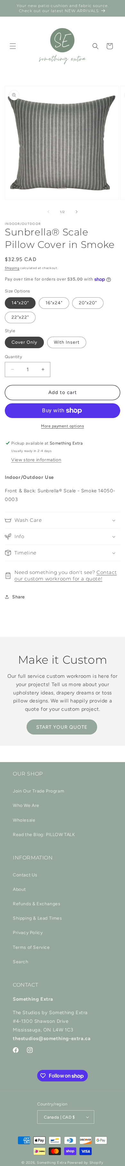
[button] (13, 46)
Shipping (12, 268)
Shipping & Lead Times (37, 918)
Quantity (13, 356)
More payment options (62, 426)
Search (21, 962)
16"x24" (54, 303)
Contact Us (25, 875)
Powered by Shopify (85, 1163)
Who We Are (26, 805)
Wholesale (24, 820)
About (19, 889)
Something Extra (52, 1163)
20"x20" (88, 303)
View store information (36, 460)
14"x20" (20, 303)
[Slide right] (77, 212)
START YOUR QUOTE (62, 727)
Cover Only (24, 342)
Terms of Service (31, 947)
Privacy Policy (28, 932)
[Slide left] (48, 212)
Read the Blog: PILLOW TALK (44, 834)
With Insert (66, 342)
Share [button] (18, 597)
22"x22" (20, 317)
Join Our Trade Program (38, 791)
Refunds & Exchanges (36, 904)
